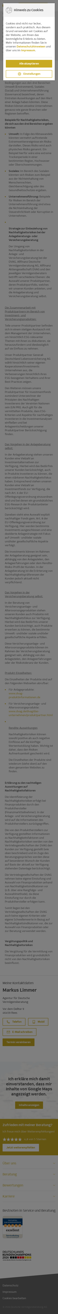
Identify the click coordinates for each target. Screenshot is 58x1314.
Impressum (28, 50)
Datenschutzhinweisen (31, 46)
